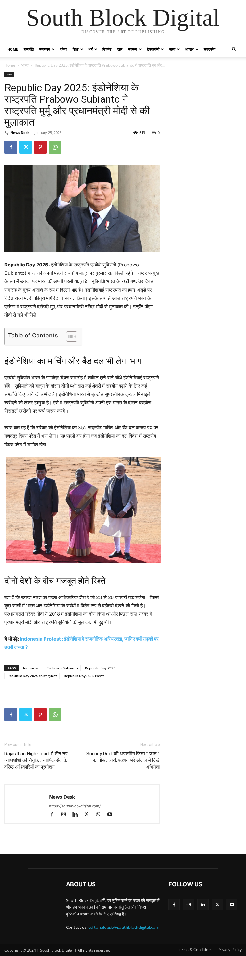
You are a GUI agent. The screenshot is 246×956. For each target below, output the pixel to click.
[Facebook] (10, 147)
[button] (234, 49)
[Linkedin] (78, 814)
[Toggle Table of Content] (68, 336)
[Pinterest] (40, 147)
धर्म (90, 49)
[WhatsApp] (55, 147)
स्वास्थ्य (132, 49)
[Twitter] (25, 147)
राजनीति (29, 49)
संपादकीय (209, 49)
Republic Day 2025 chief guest (32, 675)
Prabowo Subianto (62, 668)
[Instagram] (66, 814)
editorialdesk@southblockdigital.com (123, 927)
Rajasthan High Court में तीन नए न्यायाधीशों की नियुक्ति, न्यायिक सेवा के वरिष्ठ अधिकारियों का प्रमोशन (36, 760)
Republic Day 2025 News (84, 675)
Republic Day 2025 (100, 668)
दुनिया (63, 49)
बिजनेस (106, 49)
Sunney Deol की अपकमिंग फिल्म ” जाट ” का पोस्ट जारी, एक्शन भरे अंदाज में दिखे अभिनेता (123, 760)
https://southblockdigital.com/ (75, 806)
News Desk (19, 132)
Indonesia (31, 668)
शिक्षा (75, 49)
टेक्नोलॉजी (153, 49)
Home (12, 49)
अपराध (189, 49)
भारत (172, 49)
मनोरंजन (44, 49)
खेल (119, 49)
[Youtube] (112, 814)
